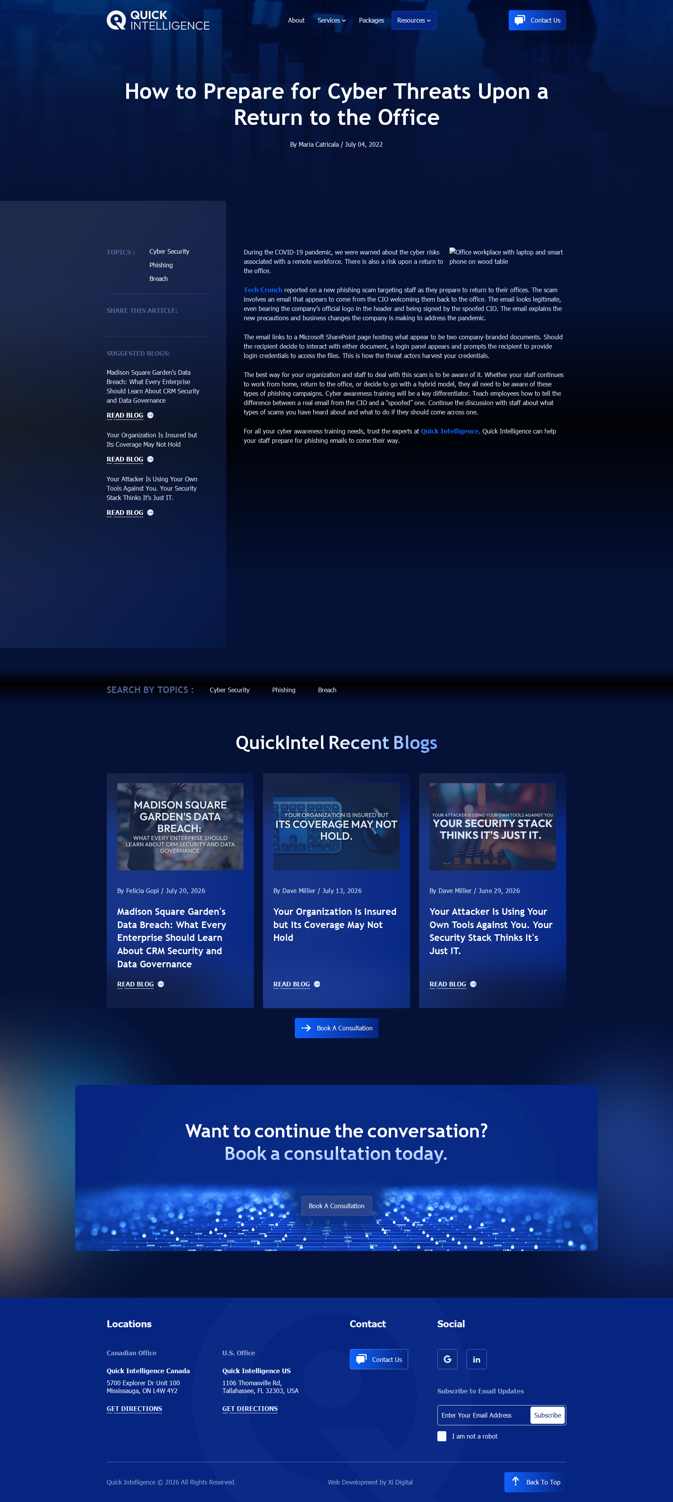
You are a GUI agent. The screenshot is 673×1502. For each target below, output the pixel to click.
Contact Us (545, 20)
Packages (371, 20)
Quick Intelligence (450, 431)
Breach (159, 278)
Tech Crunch (263, 289)
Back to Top (543, 1482)
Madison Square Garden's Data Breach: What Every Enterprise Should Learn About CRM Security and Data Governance (171, 937)
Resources (411, 20)
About (296, 20)
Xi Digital (400, 1482)
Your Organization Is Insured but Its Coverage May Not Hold (334, 924)
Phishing (161, 264)
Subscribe (547, 1415)
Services (329, 20)
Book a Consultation (345, 1028)
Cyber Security (169, 251)
